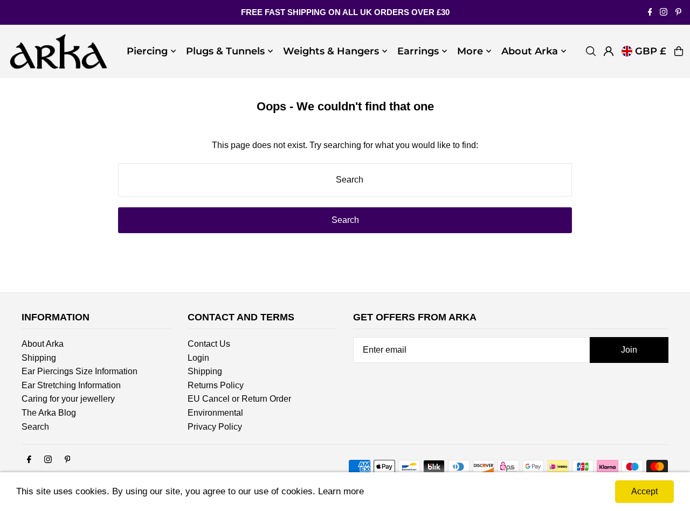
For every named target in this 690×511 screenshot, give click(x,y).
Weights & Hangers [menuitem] (331, 51)
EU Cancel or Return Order (239, 398)
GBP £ (650, 51)
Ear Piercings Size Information (79, 371)
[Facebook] (650, 12)
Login (198, 357)
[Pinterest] (678, 12)
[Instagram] (663, 12)
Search (35, 426)
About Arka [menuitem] (529, 51)
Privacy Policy (215, 426)
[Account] (608, 51)
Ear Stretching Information (71, 385)
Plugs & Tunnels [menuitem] (225, 51)
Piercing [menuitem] (147, 51)
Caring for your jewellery (68, 398)
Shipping (39, 357)
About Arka (43, 343)
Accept (644, 491)
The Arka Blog (49, 412)
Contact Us (209, 343)
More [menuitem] (470, 51)
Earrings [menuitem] (418, 51)
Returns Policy (216, 385)
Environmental (215, 412)
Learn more (341, 491)
